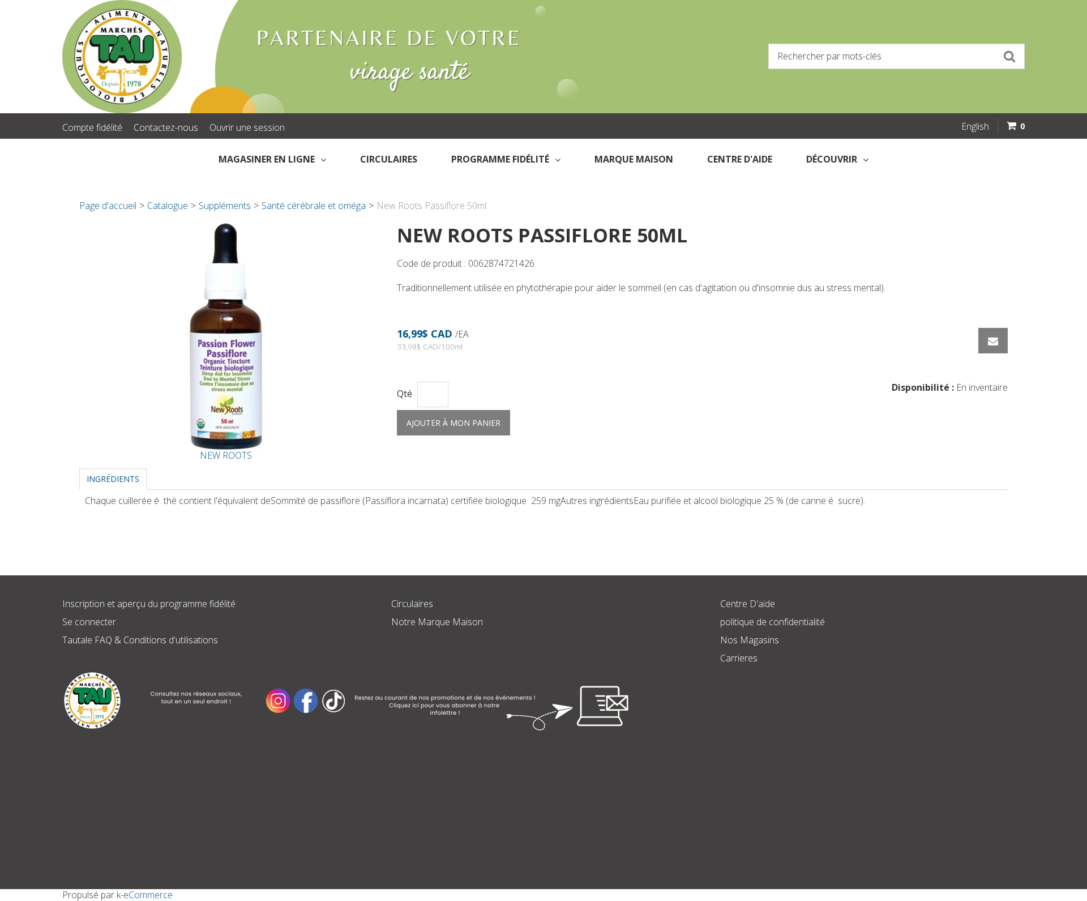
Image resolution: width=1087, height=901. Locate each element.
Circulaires (388, 159)
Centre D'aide (747, 603)
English (975, 126)
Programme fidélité (500, 159)
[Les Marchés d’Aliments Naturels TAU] (296, 56)
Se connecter (89, 622)
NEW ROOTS (226, 455)
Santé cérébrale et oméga (314, 205)
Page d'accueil (107, 205)
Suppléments (225, 205)
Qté (404, 393)
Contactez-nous (166, 127)
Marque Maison (633, 159)
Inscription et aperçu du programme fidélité (149, 603)
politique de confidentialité (772, 622)
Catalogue (167, 205)
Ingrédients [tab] (113, 478)
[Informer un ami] (993, 340)
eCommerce (148, 895)
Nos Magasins (749, 640)
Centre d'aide (739, 159)
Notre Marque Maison (437, 622)
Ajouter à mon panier (453, 422)
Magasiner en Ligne (267, 159)
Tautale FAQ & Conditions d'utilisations (140, 640)
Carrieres (739, 658)
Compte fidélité (92, 127)
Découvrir (831, 159)
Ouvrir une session (247, 127)
